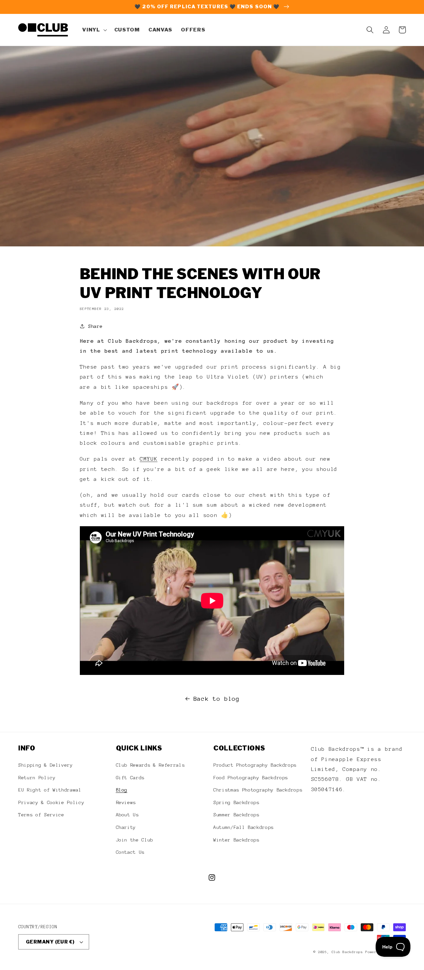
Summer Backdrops (236, 814)
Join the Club (134, 839)
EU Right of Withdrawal (49, 789)
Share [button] (95, 326)
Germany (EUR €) (50, 942)
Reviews (126, 802)
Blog (122, 789)
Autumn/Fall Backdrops (243, 827)
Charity (126, 827)
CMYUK (148, 459)
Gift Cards (130, 777)
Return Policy (37, 777)
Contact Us (130, 852)
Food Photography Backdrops (250, 777)
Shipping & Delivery (45, 765)
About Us (127, 814)
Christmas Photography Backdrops (257, 789)
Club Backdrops (347, 952)
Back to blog (216, 698)
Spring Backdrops (236, 802)
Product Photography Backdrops (254, 765)
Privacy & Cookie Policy (51, 802)
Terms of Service (41, 814)
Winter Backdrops (236, 839)
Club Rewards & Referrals (150, 765)
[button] (94, 29)
